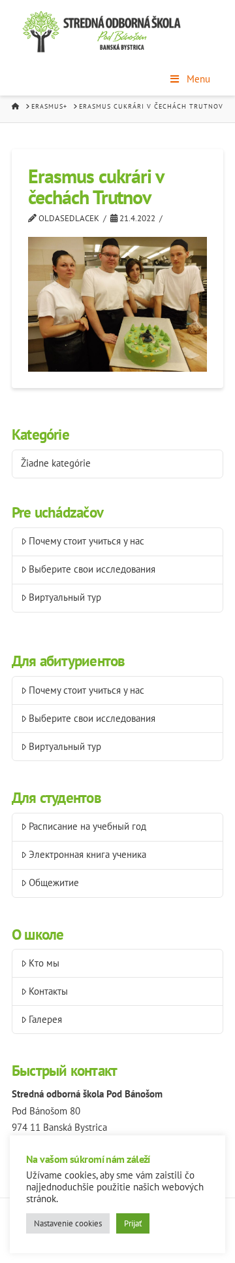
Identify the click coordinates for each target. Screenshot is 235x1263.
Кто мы (44, 963)
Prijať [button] (133, 1223)
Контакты (48, 991)
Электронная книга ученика (87, 854)
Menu (198, 79)
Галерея (45, 1019)
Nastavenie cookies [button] (68, 1223)
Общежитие (54, 882)
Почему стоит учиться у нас (86, 541)
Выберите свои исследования (92, 569)
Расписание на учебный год (87, 826)
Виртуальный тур (65, 597)
